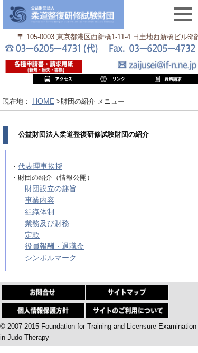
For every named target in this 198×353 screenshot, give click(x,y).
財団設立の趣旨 (51, 188)
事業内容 (39, 200)
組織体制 (39, 211)
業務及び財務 (47, 223)
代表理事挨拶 (40, 166)
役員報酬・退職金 (54, 246)
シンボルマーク (51, 258)
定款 (32, 235)
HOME (43, 101)
